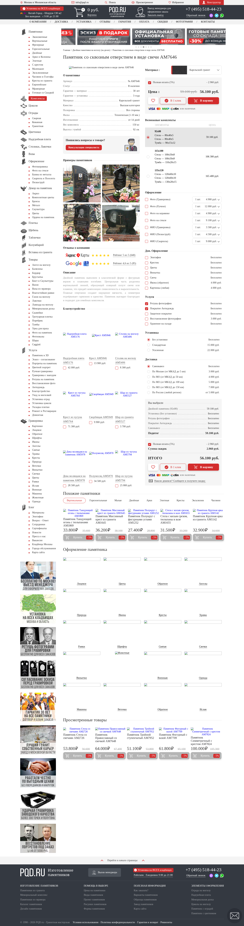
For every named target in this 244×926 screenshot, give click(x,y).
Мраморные (38, 88)
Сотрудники (38, 524)
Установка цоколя (41, 403)
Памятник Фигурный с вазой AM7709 (173, 736)
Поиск (112, 2)
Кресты (36, 457)
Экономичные (39, 37)
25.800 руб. (126, 485)
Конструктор (214, 2)
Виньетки (37, 469)
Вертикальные (39, 41)
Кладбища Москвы (42, 544)
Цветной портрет (41, 367)
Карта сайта (38, 552)
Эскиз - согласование (43, 359)
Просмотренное (144, 2)
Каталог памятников (31, 904)
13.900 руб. (100, 363)
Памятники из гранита (32, 890)
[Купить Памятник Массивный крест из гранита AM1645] (111, 512)
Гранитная (37, 126)
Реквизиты (166, 922)
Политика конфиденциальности (118, 922)
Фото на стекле (40, 170)
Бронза (36, 201)
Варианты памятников (146, 895)
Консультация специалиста (83, 147)
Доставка (61, 21)
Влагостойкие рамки (43, 293)
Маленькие (38, 69)
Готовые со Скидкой (43, 92)
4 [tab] (143, 47)
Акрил (35, 193)
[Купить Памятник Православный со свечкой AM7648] (110, 730)
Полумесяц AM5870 (101, 476)
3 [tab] (141, 47)
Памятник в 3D (40, 355)
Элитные (37, 60)
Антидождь (38, 387)
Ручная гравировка (42, 371)
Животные (38, 497)
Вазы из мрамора (41, 288)
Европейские (39, 84)
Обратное (37, 434)
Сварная (36, 118)
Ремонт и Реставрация (44, 411)
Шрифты (37, 438)
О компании (37, 21)
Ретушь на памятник (43, 379)
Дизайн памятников (31, 908)
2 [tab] (138, 47)
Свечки (36, 473)
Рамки (35, 481)
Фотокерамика (40, 166)
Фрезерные (38, 45)
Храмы (35, 454)
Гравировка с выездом (44, 375)
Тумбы (35, 324)
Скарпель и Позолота (43, 178)
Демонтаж (37, 415)
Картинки (37, 426)
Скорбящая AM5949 (101, 417)
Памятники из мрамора (32, 899)
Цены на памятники (94, 890)
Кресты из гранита (42, 80)
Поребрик (37, 320)
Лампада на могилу (42, 304)
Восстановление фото (43, 383)
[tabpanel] (88, 36)
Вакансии (37, 540)
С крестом (37, 64)
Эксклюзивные (40, 72)
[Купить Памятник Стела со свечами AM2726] (78, 730)
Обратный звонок (195, 15)
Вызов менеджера (107, 872)
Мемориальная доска (43, 308)
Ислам (35, 485)
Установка (83, 21)
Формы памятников (94, 908)
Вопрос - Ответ (40, 520)
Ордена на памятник (43, 217)
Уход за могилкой (41, 395)
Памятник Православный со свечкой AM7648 (106, 738)
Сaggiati (36, 344)
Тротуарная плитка (42, 316)
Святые (36, 450)
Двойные (37, 53)
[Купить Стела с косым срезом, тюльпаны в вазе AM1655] (175, 512)
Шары (35, 340)
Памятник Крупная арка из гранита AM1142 (208, 518)
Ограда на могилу (201, 890)
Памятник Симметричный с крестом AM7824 (201, 740)
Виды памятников (93, 895)
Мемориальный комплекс (34, 895)
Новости (36, 532)
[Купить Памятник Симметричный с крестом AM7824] (206, 731)
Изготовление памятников (60, 872)
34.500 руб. (100, 481)
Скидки (163, 21)
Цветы (35, 213)
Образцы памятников (145, 899)
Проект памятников (94, 899)
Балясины (37, 269)
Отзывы (105, 21)
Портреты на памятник (44, 363)
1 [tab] (136, 47)
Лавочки (36, 300)
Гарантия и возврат (147, 922)
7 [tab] (151, 47)
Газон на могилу (41, 296)
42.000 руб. (74, 367)
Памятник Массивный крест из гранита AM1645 (109, 519)
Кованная (37, 122)
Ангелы (36, 446)
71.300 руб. (74, 426)
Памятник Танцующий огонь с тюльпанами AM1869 (77, 522)
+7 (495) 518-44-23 (203, 9)
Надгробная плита (201, 895)
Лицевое (36, 430)
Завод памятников (143, 904)
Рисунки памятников (95, 904)
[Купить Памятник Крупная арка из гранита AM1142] (208, 512)
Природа (36, 461)
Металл (36, 205)
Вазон (35, 284)
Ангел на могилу (41, 265)
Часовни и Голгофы (42, 76)
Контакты (208, 21)
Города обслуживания (44, 548)
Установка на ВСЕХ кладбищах (43, 8)
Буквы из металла (41, 174)
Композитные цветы (43, 197)
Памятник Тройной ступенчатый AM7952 (140, 736)
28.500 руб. (74, 485)
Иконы (35, 442)
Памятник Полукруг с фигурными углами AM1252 (141, 519)
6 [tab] (148, 47)
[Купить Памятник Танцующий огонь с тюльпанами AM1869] (78, 513)
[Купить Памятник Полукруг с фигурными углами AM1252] (143, 512)
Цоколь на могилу (201, 904)
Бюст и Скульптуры (42, 281)
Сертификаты (39, 528)
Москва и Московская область (40, 2)
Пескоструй (38, 182)
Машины (37, 493)
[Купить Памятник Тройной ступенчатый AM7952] (142, 730)
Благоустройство (41, 391)
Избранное (178, 2)
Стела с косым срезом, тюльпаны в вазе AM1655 (174, 519)
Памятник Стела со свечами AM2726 (75, 736)
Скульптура (38, 209)
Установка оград (41, 399)
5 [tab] (146, 47)
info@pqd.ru (82, 2)
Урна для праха (40, 328)
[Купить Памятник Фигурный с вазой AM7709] (174, 730)
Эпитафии (37, 516)
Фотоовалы (38, 336)
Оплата (144, 21)
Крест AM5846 (98, 358)
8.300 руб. (125, 367)
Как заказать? (141, 890)
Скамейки (37, 312)
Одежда (36, 501)
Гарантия (124, 21)
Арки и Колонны (41, 57)
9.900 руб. (99, 422)
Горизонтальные (41, 49)
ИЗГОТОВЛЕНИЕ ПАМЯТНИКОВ (39, 885)
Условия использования (85, 922)
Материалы (38, 512)
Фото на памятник (42, 332)
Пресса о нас (39, 536)
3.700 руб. (125, 426)
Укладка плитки (40, 407)
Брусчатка (37, 277)
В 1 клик (175, 100)
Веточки (36, 466)
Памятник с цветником (203, 913)
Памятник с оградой (202, 908)
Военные (37, 489)
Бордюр (36, 273)
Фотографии (184, 21)
